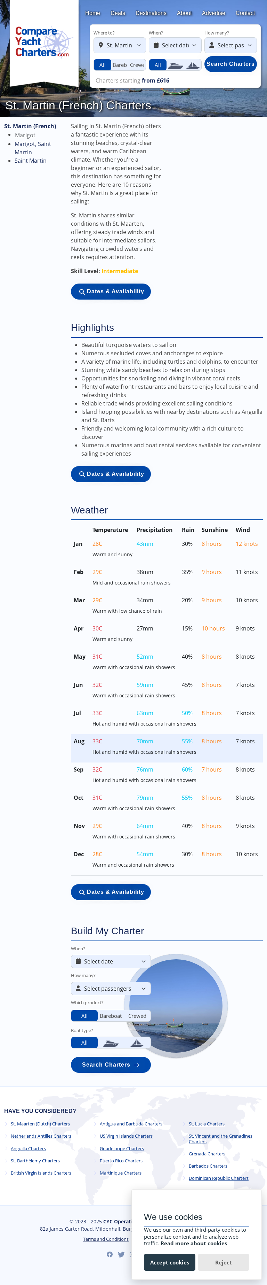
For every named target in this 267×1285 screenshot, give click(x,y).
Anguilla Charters (28, 1148)
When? (156, 33)
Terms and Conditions (106, 1239)
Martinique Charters (120, 1173)
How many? (216, 33)
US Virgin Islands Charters (126, 1136)
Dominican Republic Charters (219, 1178)
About (184, 13)
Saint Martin (31, 160)
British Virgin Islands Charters (41, 1173)
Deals (118, 13)
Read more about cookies (194, 1243)
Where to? (104, 33)
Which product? (87, 1002)
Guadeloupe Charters (122, 1148)
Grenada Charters (207, 1153)
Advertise (213, 13)
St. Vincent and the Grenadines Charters (220, 1138)
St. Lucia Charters (207, 1124)
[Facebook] (110, 1255)
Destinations (151, 13)
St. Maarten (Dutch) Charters (40, 1124)
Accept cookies (169, 1262)
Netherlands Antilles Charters (41, 1136)
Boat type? (82, 1030)
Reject (223, 1262)
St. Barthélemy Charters (35, 1160)
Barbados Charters (208, 1166)
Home (92, 13)
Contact (245, 13)
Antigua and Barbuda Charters (131, 1124)
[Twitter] (121, 1254)
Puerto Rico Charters (121, 1160)
